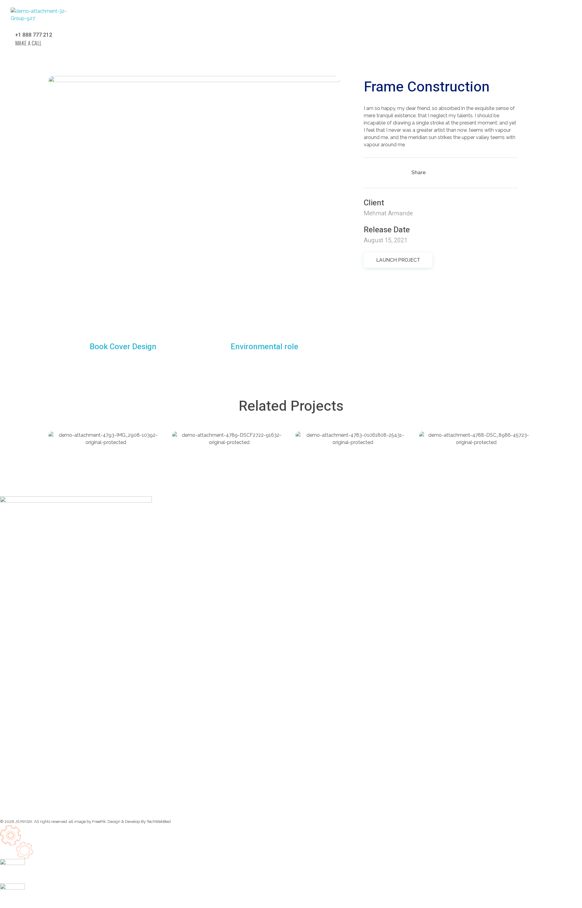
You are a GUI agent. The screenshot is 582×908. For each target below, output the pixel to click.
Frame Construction (219, 451)
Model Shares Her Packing (105, 451)
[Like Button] (371, 172)
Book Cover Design (341, 451)
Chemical (77, 442)
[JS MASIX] (42, 19)
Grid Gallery (453, 451)
